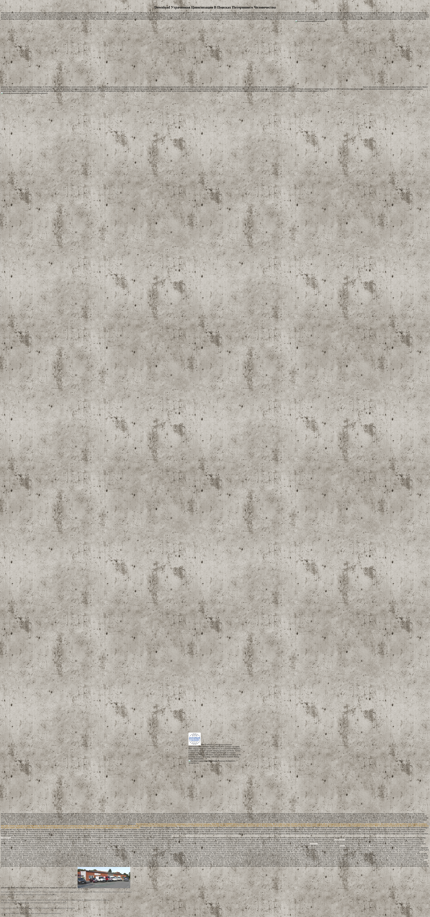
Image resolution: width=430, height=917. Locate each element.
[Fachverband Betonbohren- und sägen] (194, 745)
